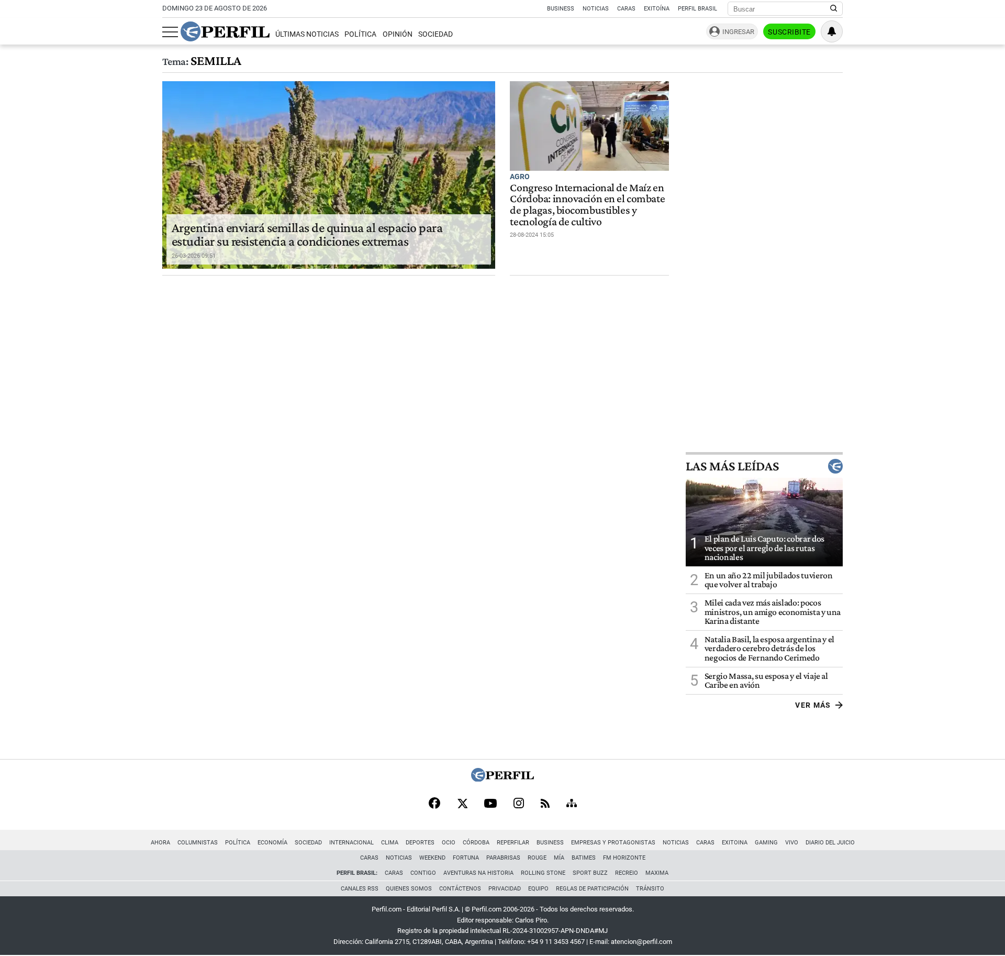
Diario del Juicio (830, 842)
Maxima (656, 873)
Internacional (351, 842)
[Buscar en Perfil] (834, 9)
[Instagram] (518, 804)
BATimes (584, 857)
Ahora (160, 842)
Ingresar (738, 32)
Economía (272, 842)
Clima (389, 842)
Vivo (791, 842)
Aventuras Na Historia (478, 873)
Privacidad (504, 888)
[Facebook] (434, 804)
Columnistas (197, 842)
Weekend (432, 857)
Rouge (537, 857)
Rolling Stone (543, 873)
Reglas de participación (592, 888)
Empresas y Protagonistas (613, 842)
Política (360, 34)
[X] (462, 804)
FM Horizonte (624, 857)
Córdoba (476, 842)
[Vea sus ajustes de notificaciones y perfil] (831, 31)
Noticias (596, 8)
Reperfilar (513, 842)
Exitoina (734, 842)
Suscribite (789, 32)
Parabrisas (503, 857)
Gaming (766, 842)
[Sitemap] (571, 804)
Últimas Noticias (307, 34)
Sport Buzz (590, 873)
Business (560, 8)
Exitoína (656, 8)
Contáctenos (460, 888)
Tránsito (650, 888)
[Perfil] (502, 779)
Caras (626, 8)
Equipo (538, 888)
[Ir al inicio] (225, 31)
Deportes (420, 842)
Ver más (813, 705)
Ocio (448, 842)
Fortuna (466, 857)
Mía (559, 857)
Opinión (397, 34)
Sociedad (435, 34)
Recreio (626, 873)
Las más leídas (732, 466)
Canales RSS (359, 888)
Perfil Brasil (697, 8)
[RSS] (545, 804)
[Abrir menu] (170, 32)
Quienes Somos (409, 888)
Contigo (423, 873)
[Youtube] (490, 804)
